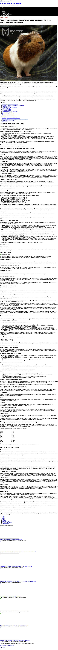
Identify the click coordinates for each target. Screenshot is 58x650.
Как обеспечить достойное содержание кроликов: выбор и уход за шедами (16, 566)
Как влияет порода (6, 106)
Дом (3, 7)
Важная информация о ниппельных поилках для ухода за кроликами (14, 610)
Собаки (3, 10)
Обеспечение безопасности (8, 113)
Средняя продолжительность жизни (10, 104)
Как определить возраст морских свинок (11, 118)
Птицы (3, 11)
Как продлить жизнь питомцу (8, 120)
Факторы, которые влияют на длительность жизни (13, 105)
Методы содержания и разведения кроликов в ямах (11, 539)
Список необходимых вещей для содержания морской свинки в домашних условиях (18, 581)
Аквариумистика (5, 13)
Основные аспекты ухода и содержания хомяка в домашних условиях (15, 640)
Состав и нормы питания (7, 115)
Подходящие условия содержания (9, 107)
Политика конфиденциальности (7, 645)
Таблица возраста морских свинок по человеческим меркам (15, 119)
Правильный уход (6, 108)
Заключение (5, 121)
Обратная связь (5, 15)
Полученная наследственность (8, 114)
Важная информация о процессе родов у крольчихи (11, 596)
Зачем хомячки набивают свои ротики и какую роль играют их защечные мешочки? (18, 551)
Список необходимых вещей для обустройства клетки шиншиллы (14, 625)
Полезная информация (7, 14)
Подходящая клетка (6, 110)
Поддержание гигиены (7, 112)
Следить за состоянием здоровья (9, 117)
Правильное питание (6, 109)
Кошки (3, 8)
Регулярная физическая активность (9, 111)
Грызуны (4, 12)
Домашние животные (10, 3)
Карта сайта (2, 647)
